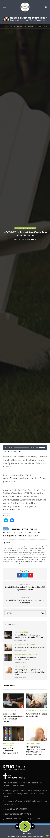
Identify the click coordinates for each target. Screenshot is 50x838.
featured (25, 529)
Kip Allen (17, 239)
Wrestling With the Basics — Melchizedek (29, 647)
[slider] (42, 447)
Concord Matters (21, 632)
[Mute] (37, 447)
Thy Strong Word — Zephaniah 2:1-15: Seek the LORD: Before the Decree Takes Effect (29, 672)
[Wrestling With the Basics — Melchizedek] (8, 647)
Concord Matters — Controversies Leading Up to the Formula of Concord (28, 636)
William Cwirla (33, 536)
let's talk (36, 532)
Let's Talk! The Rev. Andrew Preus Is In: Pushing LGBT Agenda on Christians (25, 588)
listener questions (9, 536)
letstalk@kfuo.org (11, 478)
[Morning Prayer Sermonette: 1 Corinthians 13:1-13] (8, 657)
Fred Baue (33, 529)
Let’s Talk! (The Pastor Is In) (25, 228)
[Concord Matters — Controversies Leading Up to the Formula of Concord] (8, 635)
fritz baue (6, 532)
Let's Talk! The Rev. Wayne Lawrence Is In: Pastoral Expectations (25, 601)
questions (22, 536)
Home (5, 26)
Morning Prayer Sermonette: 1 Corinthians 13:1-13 (25, 658)
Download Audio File (12, 451)
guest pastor (17, 532)
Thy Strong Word (21, 667)
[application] (25, 447)
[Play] (6, 447)
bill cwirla (16, 529)
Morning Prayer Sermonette (25, 654)
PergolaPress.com (11, 509)
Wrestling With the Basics (24, 644)
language (27, 532)
